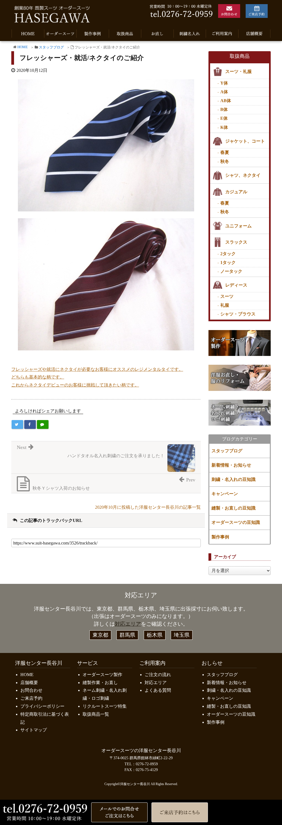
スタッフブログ (51, 47)
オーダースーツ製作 (102, 674)
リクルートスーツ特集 (105, 706)
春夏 (224, 152)
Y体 (224, 83)
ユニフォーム (238, 226)
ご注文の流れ (158, 674)
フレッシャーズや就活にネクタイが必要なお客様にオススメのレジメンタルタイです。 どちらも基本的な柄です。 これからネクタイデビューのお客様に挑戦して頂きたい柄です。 (97, 377)
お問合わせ (31, 690)
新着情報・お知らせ (231, 465)
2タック (228, 253)
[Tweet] (17, 424)
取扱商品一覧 (96, 714)
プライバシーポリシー (42, 706)
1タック (228, 262)
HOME (22, 47)
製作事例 (220, 537)
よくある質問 (158, 690)
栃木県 (154, 635)
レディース (236, 285)
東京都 (100, 635)
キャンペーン (225, 493)
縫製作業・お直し (100, 682)
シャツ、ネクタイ (243, 175)
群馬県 (127, 635)
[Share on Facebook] (30, 424)
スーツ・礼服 (238, 71)
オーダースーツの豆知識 (236, 522)
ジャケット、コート (245, 141)
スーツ (227, 296)
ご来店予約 (31, 698)
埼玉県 (181, 635)
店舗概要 (29, 682)
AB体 (225, 100)
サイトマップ (33, 730)
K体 (224, 127)
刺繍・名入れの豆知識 (234, 479)
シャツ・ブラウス (238, 314)
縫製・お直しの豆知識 (234, 508)
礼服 (224, 305)
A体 (224, 91)
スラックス (236, 242)
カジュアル (236, 191)
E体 (224, 118)
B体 (224, 109)
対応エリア (128, 624)
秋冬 (224, 161)
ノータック (231, 271)
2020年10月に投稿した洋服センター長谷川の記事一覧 (148, 507)
